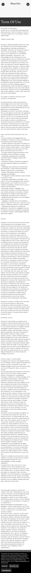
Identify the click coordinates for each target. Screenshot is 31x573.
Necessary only (14, 566)
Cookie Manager (6, 570)
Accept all (4, 566)
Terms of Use (4, 562)
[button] (27, 4)
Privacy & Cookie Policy (21, 561)
